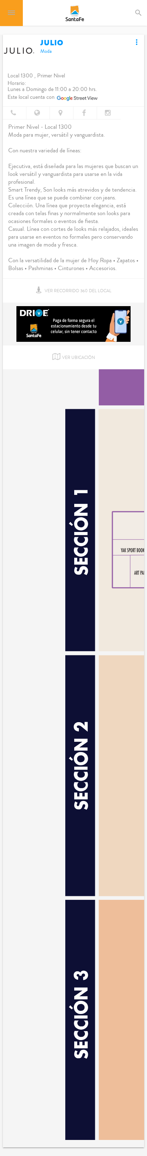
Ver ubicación (78, 358)
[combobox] (144, 12)
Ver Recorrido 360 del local (77, 291)
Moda (46, 51)
